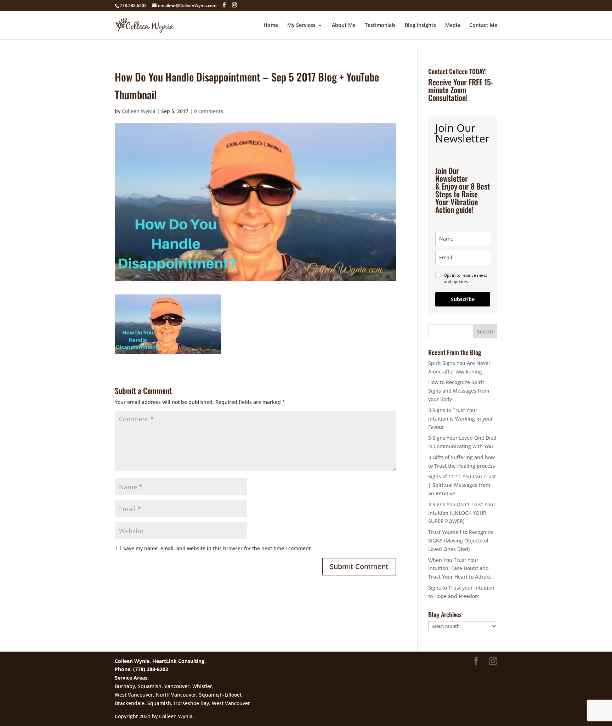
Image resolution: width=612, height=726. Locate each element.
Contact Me (483, 25)
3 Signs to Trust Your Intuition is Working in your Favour (460, 418)
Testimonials (380, 25)
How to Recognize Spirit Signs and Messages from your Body (458, 391)
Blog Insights (420, 25)
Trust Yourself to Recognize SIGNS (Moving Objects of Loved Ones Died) (460, 540)
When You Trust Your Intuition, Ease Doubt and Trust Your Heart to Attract (459, 568)
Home (271, 25)
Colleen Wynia (138, 111)
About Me (344, 25)
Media (452, 25)
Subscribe (463, 299)
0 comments (208, 111)
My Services (301, 25)
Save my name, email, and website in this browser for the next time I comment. (217, 548)
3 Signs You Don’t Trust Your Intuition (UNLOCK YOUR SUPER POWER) (461, 513)
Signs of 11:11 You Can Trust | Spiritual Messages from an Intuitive (462, 485)
